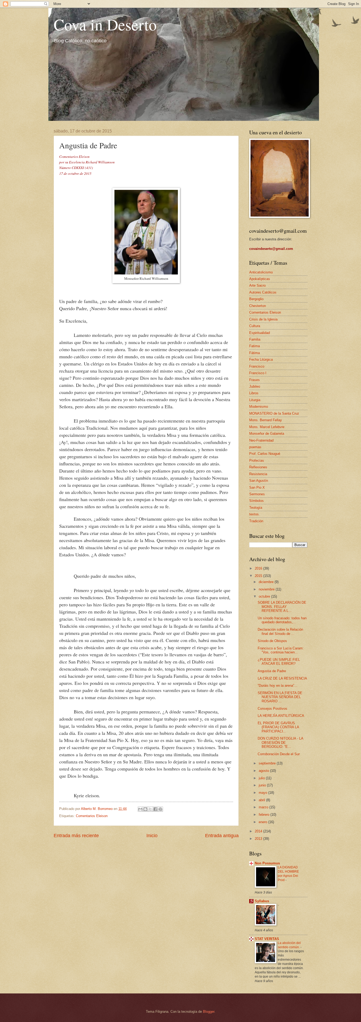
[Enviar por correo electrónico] (140, 809)
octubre (265, 596)
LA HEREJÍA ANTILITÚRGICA (281, 716)
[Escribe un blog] (145, 809)
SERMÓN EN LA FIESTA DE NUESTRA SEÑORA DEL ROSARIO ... (280, 697)
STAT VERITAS (267, 939)
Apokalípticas (259, 279)
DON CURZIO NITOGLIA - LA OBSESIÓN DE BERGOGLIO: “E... (280, 742)
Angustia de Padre (272, 671)
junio (263, 785)
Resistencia (258, 474)
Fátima (254, 353)
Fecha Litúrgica (261, 359)
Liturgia (254, 400)
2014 (259, 831)
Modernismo (258, 407)
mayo (263, 793)
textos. (254, 514)
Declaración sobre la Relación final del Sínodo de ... (280, 631)
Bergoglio (256, 299)
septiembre (268, 763)
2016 (259, 568)
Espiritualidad (259, 333)
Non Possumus (267, 863)
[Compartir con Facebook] (155, 809)
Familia (254, 339)
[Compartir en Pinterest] (160, 809)
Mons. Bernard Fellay (265, 420)
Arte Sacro (257, 285)
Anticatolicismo (261, 272)
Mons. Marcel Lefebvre (266, 427)
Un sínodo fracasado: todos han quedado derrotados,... (282, 620)
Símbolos (256, 501)
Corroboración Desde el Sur (279, 754)
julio (262, 778)
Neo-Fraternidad (261, 440)
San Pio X (257, 487)
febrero (264, 815)
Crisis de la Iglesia (263, 319)
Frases (254, 380)
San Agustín (258, 481)
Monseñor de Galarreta (266, 434)
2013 (259, 839)
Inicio (152, 835)
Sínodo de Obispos (272, 641)
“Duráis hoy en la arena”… (278, 686)
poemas (255, 447)
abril (262, 800)
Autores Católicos (262, 292)
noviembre (267, 589)
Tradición (256, 521)
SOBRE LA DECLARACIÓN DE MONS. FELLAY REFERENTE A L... (282, 607)
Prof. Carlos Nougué (264, 454)
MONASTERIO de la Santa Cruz (274, 413)
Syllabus (262, 901)
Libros (253, 393)
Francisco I (257, 373)
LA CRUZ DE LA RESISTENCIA (282, 678)
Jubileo (254, 386)
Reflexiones (258, 467)
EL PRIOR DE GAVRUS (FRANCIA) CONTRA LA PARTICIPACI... (278, 727)
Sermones (257, 494)
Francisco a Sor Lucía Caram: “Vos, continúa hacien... (281, 650)
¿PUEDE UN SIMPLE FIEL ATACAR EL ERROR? (279, 662)
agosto (264, 771)
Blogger (208, 1012)
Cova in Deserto (105, 24)
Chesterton (257, 306)
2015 (259, 576)
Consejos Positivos (272, 709)
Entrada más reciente (76, 835)
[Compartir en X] (150, 809)
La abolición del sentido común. (289, 945)
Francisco (256, 366)
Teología (255, 508)
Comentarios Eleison (92, 816)
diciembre (267, 582)
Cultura (254, 326)
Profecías (256, 460)
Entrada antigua (222, 835)
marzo (264, 807)
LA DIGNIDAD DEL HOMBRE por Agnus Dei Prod (288, 873)
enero (263, 822)
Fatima (254, 346)
